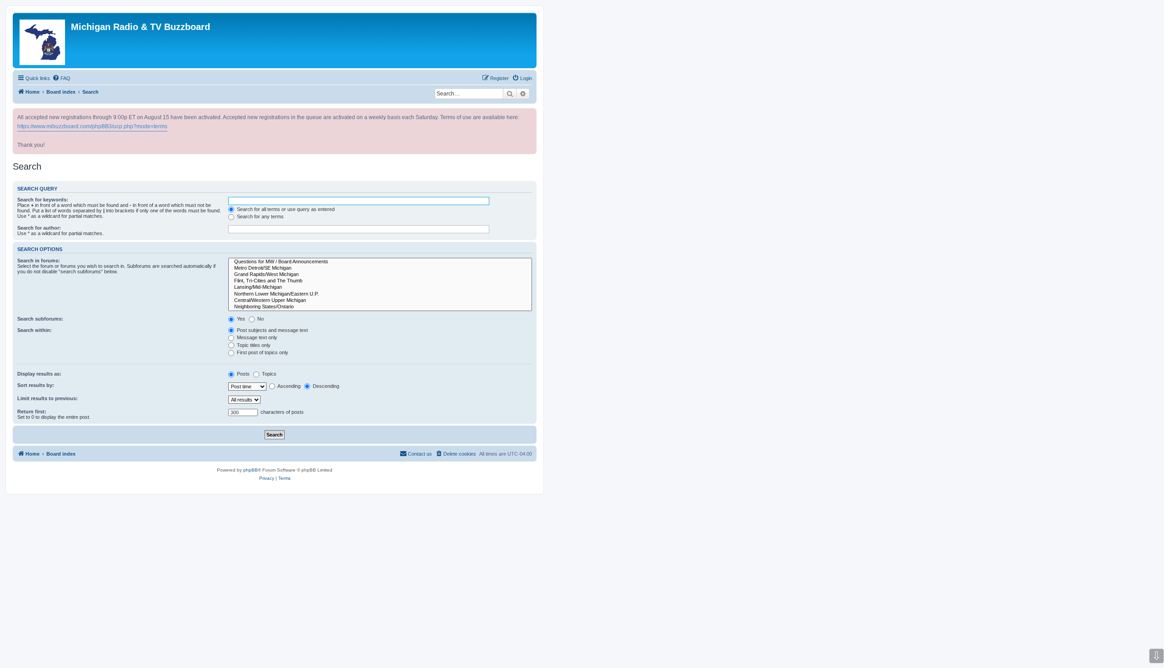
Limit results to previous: (47, 398)
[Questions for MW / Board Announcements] (380, 262)
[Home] (43, 40)
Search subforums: (40, 318)
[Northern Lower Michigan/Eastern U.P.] (380, 294)
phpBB (250, 469)
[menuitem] (61, 78)
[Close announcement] (531, 113)
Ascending (288, 386)
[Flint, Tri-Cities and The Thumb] (380, 281)
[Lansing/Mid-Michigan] (380, 287)
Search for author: (39, 228)
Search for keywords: (42, 199)
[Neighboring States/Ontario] (380, 307)
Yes (240, 318)
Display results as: (39, 374)
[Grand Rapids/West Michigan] (380, 274)
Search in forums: (38, 260)
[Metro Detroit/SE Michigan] (380, 268)
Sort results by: (35, 385)
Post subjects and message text (272, 330)
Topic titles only (253, 345)
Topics (268, 374)
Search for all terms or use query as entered (285, 209)
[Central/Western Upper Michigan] (380, 300)
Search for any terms (260, 216)
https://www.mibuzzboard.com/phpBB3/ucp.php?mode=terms (92, 126)
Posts (243, 374)
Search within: (34, 330)
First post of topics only (262, 352)
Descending (325, 386)
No (260, 318)
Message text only (256, 337)
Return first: (31, 411)
